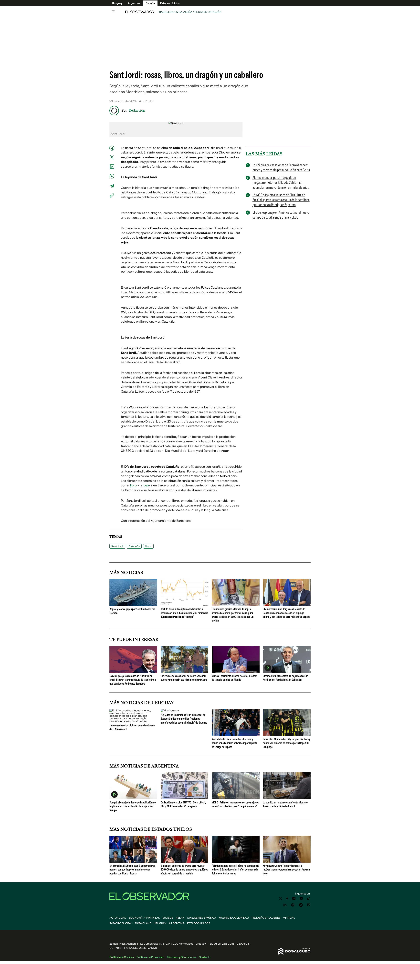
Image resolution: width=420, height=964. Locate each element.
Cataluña (134, 546)
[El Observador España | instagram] (294, 898)
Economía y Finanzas (144, 917)
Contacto (204, 957)
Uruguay (117, 3)
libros (148, 546)
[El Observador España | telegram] (301, 905)
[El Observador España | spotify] (293, 905)
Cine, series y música (201, 917)
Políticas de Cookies (121, 957)
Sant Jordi (117, 546)
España (150, 3)
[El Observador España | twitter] (280, 898)
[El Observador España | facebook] (287, 898)
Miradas (289, 917)
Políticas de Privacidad (150, 957)
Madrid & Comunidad (234, 917)
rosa (146, 485)
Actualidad (117, 917)
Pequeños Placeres (266, 917)
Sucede (167, 917)
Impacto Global (120, 923)
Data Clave (143, 923)
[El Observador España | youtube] (301, 898)
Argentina (134, 3)
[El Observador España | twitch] (309, 905)
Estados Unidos (169, 3)
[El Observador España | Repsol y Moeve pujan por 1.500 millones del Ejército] (133, 604)
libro (133, 485)
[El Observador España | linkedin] (285, 905)
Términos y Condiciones (181, 957)
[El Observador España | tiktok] (309, 898)
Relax (180, 917)
